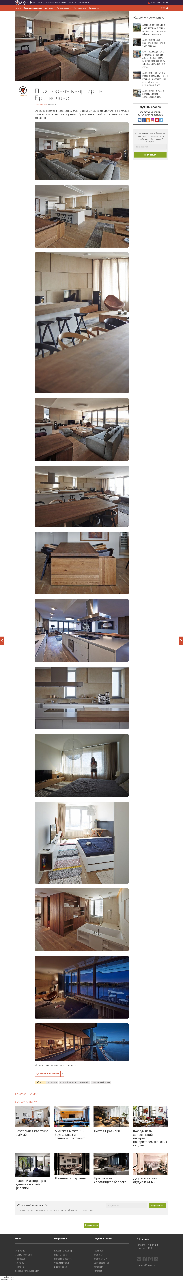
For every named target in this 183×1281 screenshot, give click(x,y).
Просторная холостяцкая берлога (110, 1180)
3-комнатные (41, 104)
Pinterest (98, 1271)
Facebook (98, 1250)
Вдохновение (94, 8)
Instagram (98, 1267)
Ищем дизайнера (23, 1254)
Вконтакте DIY (100, 1259)
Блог (40, 3)
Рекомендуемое (26, 1094)
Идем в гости (49, 8)
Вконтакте (99, 1254)
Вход (153, 3)
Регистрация (162, 3)
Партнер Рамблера (146, 1265)
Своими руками (79, 8)
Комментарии (91, 1225)
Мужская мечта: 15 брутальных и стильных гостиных (70, 1134)
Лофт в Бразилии (107, 1131)
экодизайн (84, 1082)
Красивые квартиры (33, 8)
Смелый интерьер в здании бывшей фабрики (31, 1184)
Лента (18, 8)
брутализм (52, 1082)
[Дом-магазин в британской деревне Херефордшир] (181, 641)
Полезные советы (64, 8)
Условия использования (27, 1271)
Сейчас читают (26, 1102)
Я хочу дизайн (82, 3)
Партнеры (20, 1259)
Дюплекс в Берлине (70, 1178)
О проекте (20, 1250)
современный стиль (101, 1082)
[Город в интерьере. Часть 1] (2, 641)
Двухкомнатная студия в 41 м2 (145, 1180)
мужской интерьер (68, 1082)
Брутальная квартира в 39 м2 (32, 1132)
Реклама (19, 1267)
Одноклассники (101, 1263)
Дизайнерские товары (55, 3)
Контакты (20, 1263)
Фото (70, 3)
